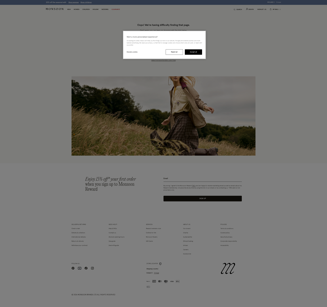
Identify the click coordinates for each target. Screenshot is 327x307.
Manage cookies (132, 52)
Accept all (193, 52)
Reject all (174, 52)
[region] (164, 45)
